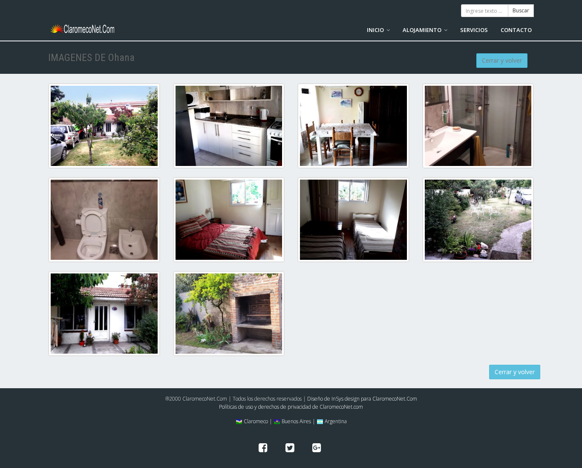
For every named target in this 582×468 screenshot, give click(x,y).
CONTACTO (516, 30)
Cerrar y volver (502, 60)
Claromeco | (257, 421)
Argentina (335, 421)
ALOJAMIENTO (423, 30)
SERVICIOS (474, 30)
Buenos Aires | (297, 421)
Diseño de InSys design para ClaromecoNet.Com (362, 398)
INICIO (376, 30)
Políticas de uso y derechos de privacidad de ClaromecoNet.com (291, 406)
